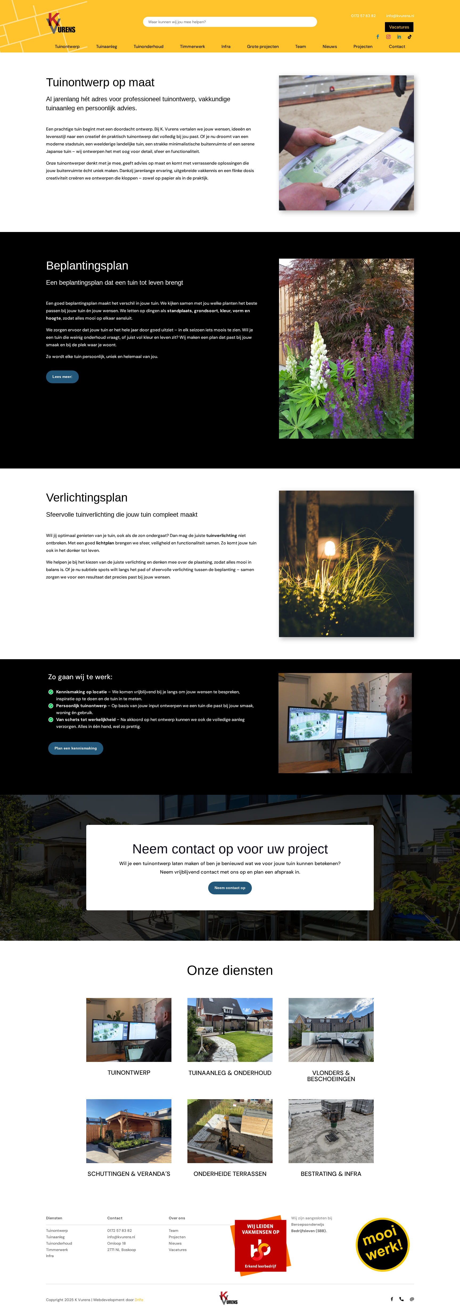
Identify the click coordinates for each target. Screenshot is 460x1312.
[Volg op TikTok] (409, 36)
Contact (397, 47)
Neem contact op (230, 888)
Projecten (363, 47)
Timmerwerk (192, 47)
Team (300, 47)
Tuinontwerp (67, 47)
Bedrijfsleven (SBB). (309, 1230)
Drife (139, 1299)
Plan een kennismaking (76, 748)
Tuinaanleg (106, 47)
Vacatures (399, 27)
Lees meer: (62, 376)
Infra (226, 47)
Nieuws (330, 47)
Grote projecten (263, 47)
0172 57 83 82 (363, 15)
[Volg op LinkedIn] (399, 36)
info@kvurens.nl (400, 15)
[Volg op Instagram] (388, 36)
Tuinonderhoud (148, 47)
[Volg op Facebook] (377, 36)
